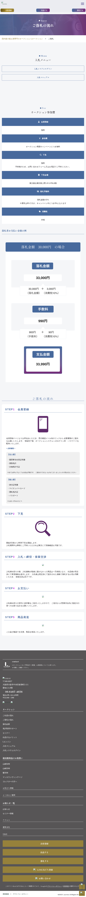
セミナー (6, 733)
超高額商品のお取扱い (13, 758)
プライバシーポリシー (54, 886)
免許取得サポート (10, 728)
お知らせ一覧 (9, 803)
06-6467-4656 (14, 691)
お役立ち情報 (8, 788)
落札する (80, 10)
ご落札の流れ (8, 720)
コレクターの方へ (10, 781)
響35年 (5, 773)
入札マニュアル (9, 746)
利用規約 (66, 886)
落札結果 (6, 724)
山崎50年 (6, 764)
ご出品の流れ (8, 715)
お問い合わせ (45, 878)
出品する (44, 10)
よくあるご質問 (9, 795)
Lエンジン (7, 742)
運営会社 (6, 827)
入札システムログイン (12, 750)
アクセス (6, 820)
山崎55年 (6, 768)
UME (5, 834)
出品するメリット (10, 737)
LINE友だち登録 (45, 869)
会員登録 (8, 10)
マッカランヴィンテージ (12, 777)
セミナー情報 (8, 813)
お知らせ (6, 809)
